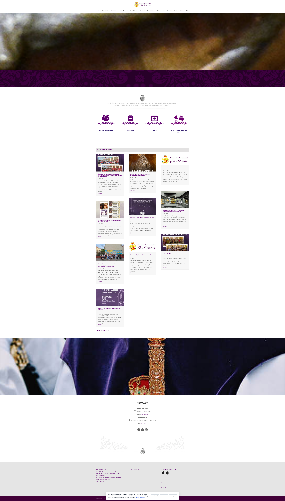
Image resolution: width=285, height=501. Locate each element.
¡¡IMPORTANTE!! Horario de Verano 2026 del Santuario (109, 309)
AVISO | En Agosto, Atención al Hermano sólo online (142, 218)
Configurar (173, 495)
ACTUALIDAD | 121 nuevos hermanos (172, 254)
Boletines (152, 10)
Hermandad (105, 10)
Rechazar (164, 495)
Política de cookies (140, 497)
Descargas (163, 10)
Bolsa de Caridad (134, 10)
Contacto (182, 10)
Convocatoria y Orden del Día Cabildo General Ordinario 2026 (142, 255)
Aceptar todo (155, 495)
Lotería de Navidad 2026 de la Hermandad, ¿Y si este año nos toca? (109, 221)
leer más (100, 193)
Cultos (157, 10)
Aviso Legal (164, 487)
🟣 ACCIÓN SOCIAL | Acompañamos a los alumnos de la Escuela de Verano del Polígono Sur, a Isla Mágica (110, 175)
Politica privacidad (165, 485)
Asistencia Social (144, 10)
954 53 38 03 (144, 414)
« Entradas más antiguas (102, 330)
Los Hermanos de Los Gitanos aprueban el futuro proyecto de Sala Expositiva (174, 211)
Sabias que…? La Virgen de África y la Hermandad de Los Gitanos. (139, 175)
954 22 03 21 (144, 423)
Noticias (176, 10)
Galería (169, 10)
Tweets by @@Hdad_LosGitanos (137, 469)
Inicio (99, 10)
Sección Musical (123, 10)
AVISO (164, 168)
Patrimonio (113, 10)
